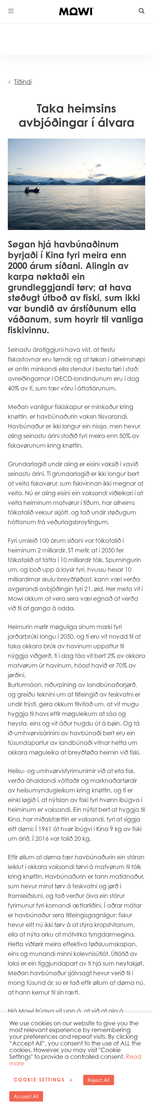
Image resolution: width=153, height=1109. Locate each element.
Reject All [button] (99, 1080)
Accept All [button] (26, 1096)
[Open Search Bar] (142, 11)
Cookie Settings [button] (39, 1080)
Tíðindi (23, 81)
